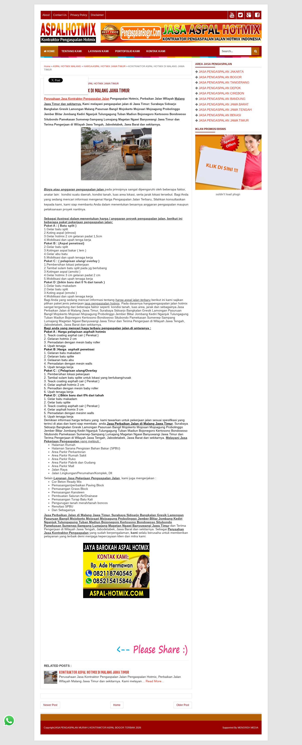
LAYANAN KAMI (98, 51)
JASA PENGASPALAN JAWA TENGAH (225, 109)
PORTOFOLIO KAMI (127, 51)
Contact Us (60, 15)
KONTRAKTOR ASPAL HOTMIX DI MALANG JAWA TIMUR (94, 672)
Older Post (182, 705)
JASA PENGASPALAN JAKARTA (221, 71)
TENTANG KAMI (71, 51)
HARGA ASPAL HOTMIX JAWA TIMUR (98, 83)
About (46, 15)
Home (50, 51)
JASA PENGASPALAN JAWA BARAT (224, 104)
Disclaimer (97, 15)
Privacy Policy (78, 15)
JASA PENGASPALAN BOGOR (220, 77)
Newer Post (50, 705)
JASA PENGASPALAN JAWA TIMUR (224, 120)
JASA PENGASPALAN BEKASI (220, 115)
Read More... (155, 681)
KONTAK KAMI (155, 51)
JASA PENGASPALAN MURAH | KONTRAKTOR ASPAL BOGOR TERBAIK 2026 (97, 727)
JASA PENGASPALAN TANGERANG (224, 82)
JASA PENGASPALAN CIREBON (221, 93)
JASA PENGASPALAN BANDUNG (222, 99)
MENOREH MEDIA (248, 727)
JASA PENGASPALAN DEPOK (220, 88)
